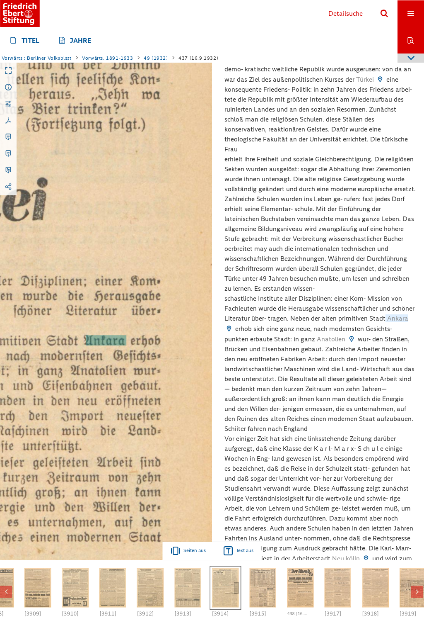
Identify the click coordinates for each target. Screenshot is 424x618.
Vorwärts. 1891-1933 (107, 58)
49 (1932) (156, 58)
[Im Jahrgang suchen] (411, 40)
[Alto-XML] (8, 154)
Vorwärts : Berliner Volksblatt (37, 58)
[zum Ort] (380, 79)
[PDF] (8, 120)
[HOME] (20, 13)
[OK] (384, 13)
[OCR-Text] (8, 137)
